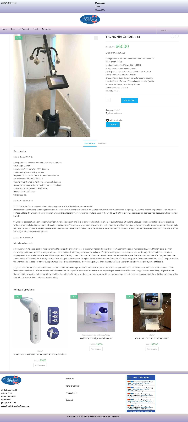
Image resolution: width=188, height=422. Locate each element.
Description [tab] (90, 144)
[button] (96, 38)
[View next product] (177, 36)
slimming (52, 206)
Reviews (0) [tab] (102, 144)
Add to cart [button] (40, 365)
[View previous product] (172, 36)
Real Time (140, 411)
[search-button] (183, 30)
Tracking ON (148, 411)
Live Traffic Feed (141, 377)
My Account (24, 29)
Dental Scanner (99, 335)
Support (69, 400)
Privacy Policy (71, 393)
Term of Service (72, 386)
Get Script (133, 411)
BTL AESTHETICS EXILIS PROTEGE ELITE (152, 338)
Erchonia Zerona (115, 113)
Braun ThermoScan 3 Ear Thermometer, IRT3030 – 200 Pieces (40, 354)
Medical (117, 110)
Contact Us (46, 29)
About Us (70, 378)
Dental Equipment (88, 335)
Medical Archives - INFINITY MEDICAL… (141, 401)
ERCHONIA (18, 157)
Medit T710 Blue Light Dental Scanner (96, 338)
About (35, 29)
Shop (13, 29)
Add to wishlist (115, 120)
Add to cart (129, 100)
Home (4, 29)
